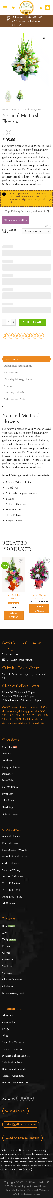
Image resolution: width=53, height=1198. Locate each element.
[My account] (40, 7)
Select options (13, 615)
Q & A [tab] (8, 386)
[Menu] (4, 7)
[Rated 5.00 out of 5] (14, 602)
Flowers (15, 109)
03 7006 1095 (12, 654)
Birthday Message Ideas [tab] (18, 379)
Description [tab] (11, 359)
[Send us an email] (31, 1098)
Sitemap (32, 1190)
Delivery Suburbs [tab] (14, 392)
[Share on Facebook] (11, 336)
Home (5, 109)
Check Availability (15, 220)
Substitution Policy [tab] (15, 399)
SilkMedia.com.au (30, 1193)
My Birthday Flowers (14, 597)
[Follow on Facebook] (19, 1098)
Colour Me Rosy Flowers (39, 597)
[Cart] (48, 7)
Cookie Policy (19, 1190)
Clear (48, 226)
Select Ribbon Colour (9, 231)
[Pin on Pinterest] (29, 336)
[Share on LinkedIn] (35, 336)
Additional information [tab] (18, 366)
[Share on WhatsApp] (5, 336)
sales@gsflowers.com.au (19, 660)
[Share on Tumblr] (41, 336)
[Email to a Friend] (23, 336)
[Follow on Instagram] (25, 1098)
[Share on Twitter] (17, 336)
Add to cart (32, 322)
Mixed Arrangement (32, 109)
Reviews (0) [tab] (11, 372)
